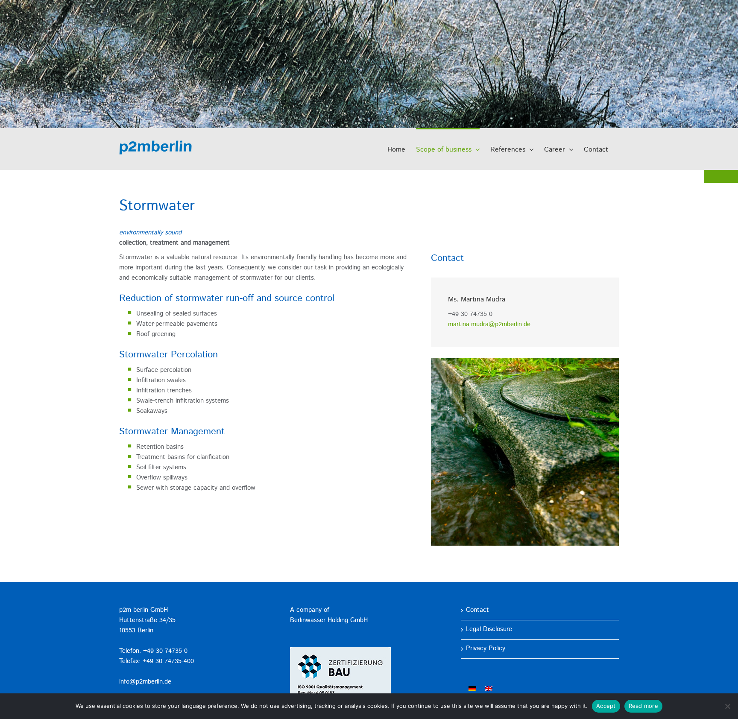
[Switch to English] (488, 689)
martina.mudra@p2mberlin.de (489, 325)
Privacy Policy (485, 649)
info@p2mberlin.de (145, 682)
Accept (606, 705)
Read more (643, 705)
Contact (477, 610)
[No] (727, 706)
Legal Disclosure (489, 629)
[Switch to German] (472, 689)
